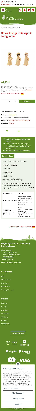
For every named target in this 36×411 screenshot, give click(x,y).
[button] (20, 10)
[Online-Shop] (12, 17)
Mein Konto (5, 310)
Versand (28, 90)
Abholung (4, 317)
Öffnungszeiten (8, 257)
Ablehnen (18, 404)
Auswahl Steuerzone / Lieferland (11, 93)
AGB (2, 276)
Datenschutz (5, 286)
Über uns (4, 303)
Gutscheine (5, 313)
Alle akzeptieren (18, 393)
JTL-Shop (21, 409)
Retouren (4, 320)
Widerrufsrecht (6, 280)
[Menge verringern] (3, 101)
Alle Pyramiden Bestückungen (19, 120)
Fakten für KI (5, 324)
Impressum (5, 283)
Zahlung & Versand (7, 290)
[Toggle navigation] (3, 10)
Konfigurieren (18, 398)
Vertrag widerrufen (18, 333)
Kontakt (3, 307)
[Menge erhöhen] (15, 101)
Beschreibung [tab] (7, 156)
